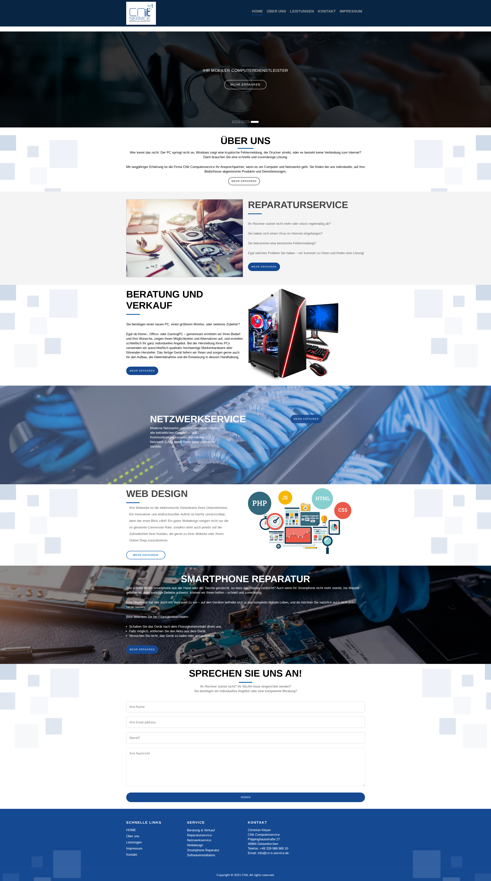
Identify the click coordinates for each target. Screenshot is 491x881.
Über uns (276, 11)
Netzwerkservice (199, 840)
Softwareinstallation (201, 855)
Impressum (351, 11)
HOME (257, 11)
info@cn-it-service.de (273, 853)
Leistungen (302, 11)
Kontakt (327, 11)
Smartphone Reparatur (203, 850)
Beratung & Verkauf (201, 830)
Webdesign (195, 845)
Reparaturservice (199, 835)
